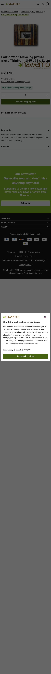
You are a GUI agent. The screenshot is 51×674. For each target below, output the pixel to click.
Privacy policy (8, 350)
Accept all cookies (25, 356)
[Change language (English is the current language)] (46, 317)
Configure (27, 350)
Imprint (18, 350)
